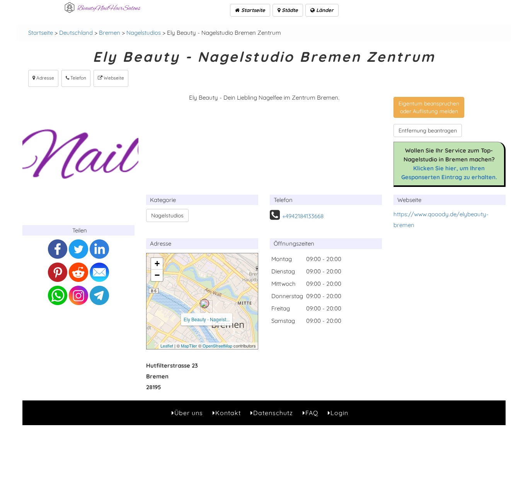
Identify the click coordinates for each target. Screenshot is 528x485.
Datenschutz (273, 413)
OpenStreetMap (217, 346)
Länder (324, 10)
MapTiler (189, 346)
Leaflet (166, 346)
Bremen (109, 32)
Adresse (44, 78)
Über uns (188, 413)
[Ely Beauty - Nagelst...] (204, 303)
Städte (289, 10)
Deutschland (76, 32)
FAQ (311, 413)
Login (339, 413)
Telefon (77, 78)
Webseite (113, 78)
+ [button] (157, 263)
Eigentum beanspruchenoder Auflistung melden (429, 107)
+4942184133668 (303, 216)
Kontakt (228, 413)
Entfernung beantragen (428, 130)
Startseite (252, 10)
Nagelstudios (143, 32)
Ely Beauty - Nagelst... (207, 319)
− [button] (157, 275)
